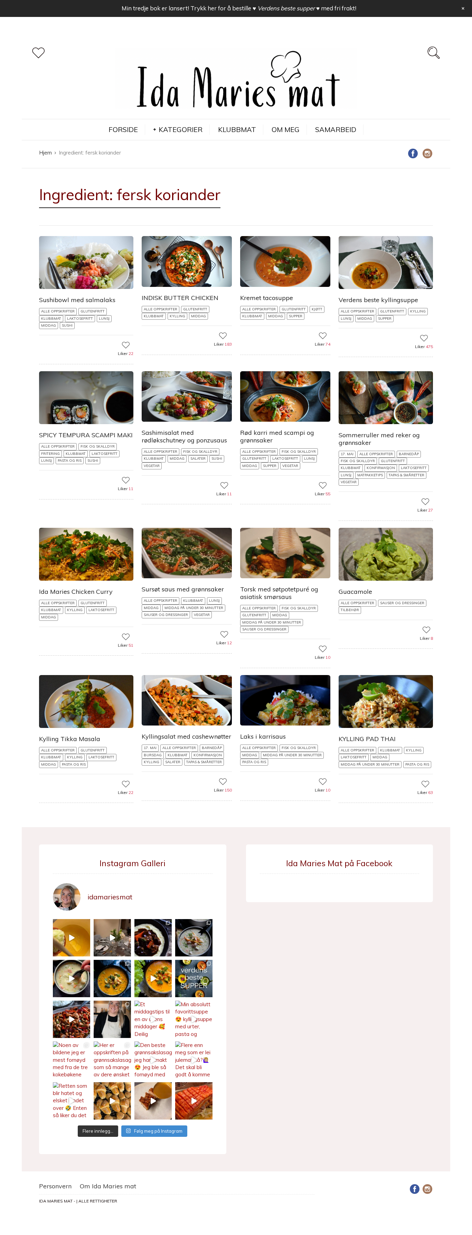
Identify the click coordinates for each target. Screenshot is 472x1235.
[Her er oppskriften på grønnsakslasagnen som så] (112, 1060)
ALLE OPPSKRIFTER (58, 311)
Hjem (45, 152)
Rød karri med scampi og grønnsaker (277, 436)
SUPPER (295, 316)
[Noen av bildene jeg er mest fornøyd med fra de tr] (71, 1060)
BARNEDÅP (409, 454)
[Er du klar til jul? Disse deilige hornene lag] (112, 1101)
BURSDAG (153, 755)
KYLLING (177, 316)
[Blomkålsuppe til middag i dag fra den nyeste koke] (71, 937)
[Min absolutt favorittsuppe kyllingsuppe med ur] (194, 1019)
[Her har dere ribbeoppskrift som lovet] (194, 1101)
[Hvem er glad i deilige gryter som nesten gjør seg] (153, 937)
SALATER (198, 458)
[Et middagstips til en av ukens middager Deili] (153, 1019)
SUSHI (67, 325)
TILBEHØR (350, 610)
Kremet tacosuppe (266, 298)
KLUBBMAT (237, 129)
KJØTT (317, 309)
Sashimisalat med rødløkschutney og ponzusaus (184, 436)
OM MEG (286, 129)
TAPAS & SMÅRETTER (406, 475)
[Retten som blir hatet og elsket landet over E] (71, 1101)
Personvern (55, 1186)
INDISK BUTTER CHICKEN (180, 298)
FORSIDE (123, 129)
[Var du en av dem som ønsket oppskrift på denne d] (194, 937)
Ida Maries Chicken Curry (76, 592)
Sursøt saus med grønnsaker (183, 589)
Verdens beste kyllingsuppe (378, 300)
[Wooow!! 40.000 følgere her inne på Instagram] (112, 1019)
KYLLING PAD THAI (367, 739)
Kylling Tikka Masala (69, 739)
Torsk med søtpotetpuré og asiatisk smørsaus (279, 593)
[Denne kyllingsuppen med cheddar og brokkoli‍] (153, 978)
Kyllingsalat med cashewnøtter (186, 736)
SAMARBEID (335, 129)
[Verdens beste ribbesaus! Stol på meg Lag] (153, 1101)
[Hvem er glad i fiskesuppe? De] (71, 978)
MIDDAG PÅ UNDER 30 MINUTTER (193, 608)
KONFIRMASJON (381, 468)
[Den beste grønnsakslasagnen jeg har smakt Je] (153, 1060)
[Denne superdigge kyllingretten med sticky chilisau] (71, 1019)
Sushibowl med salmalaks (77, 300)
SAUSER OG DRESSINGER (166, 614)
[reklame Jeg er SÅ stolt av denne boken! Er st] (194, 978)
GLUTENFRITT (93, 311)
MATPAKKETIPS (370, 475)
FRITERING (50, 453)
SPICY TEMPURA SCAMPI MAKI (86, 435)
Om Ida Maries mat (108, 1186)
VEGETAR (152, 466)
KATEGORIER (180, 129)
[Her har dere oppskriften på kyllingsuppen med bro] (112, 978)
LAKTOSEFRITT (80, 318)
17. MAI (347, 454)
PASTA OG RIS (70, 460)
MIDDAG (48, 325)
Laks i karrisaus (263, 736)
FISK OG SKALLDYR (98, 446)
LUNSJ (104, 318)
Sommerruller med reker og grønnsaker (379, 439)
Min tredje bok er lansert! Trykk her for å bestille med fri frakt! (239, 8)
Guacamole (355, 592)
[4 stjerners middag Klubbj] (112, 937)
